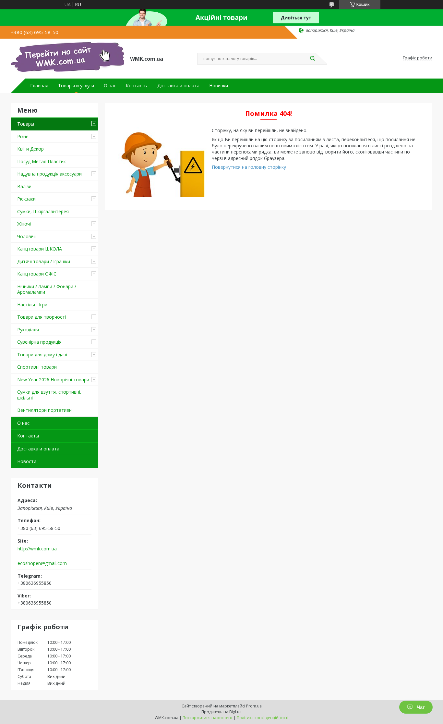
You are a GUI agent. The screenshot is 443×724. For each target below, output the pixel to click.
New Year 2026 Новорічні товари (53, 379)
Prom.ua (254, 706)
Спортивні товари (37, 367)
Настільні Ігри (32, 304)
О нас (110, 85)
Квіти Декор (30, 149)
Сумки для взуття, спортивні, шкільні (49, 395)
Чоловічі (26, 236)
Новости (26, 461)
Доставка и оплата (178, 85)
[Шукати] (312, 59)
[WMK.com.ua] (67, 58)
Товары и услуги (76, 85)
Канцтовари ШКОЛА (39, 249)
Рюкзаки (26, 199)
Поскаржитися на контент (208, 717)
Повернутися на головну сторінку (249, 167)
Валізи (24, 186)
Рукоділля (28, 329)
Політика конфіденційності (262, 717)
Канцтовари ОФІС (36, 274)
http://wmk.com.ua (37, 549)
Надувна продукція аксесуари (49, 174)
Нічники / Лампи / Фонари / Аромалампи (46, 289)
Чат (421, 707)
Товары (25, 124)
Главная (39, 85)
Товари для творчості (41, 317)
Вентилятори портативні (45, 410)
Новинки (218, 85)
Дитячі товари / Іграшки (43, 261)
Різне (23, 136)
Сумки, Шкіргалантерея (43, 211)
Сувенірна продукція (39, 342)
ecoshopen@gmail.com (42, 563)
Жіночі (24, 224)
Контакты (137, 85)
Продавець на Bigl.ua (221, 712)
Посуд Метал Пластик (41, 161)
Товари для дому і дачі (42, 354)
